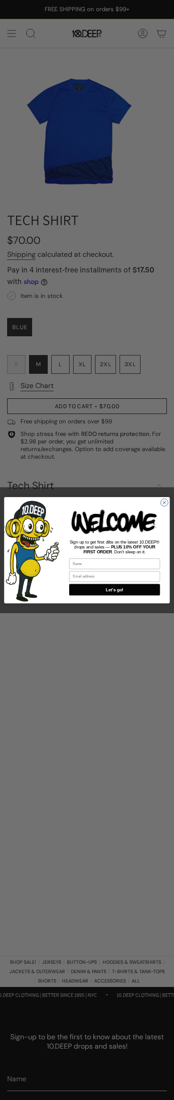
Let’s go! (114, 589)
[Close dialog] (164, 502)
